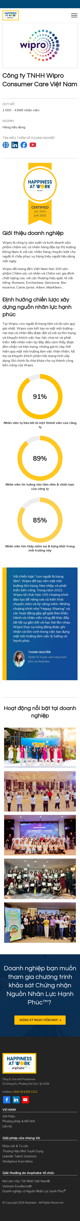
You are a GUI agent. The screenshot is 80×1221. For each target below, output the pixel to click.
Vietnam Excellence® (17, 1186)
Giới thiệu (8, 1116)
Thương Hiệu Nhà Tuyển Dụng (22, 1151)
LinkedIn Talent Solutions (19, 1156)
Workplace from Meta (17, 1161)
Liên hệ (7, 1126)
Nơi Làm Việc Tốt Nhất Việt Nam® (26, 1181)
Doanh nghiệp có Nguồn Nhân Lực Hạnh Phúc (34, 1191)
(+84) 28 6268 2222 (25, 1091)
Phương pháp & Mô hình (18, 1121)
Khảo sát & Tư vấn (15, 1146)
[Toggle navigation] (74, 15)
